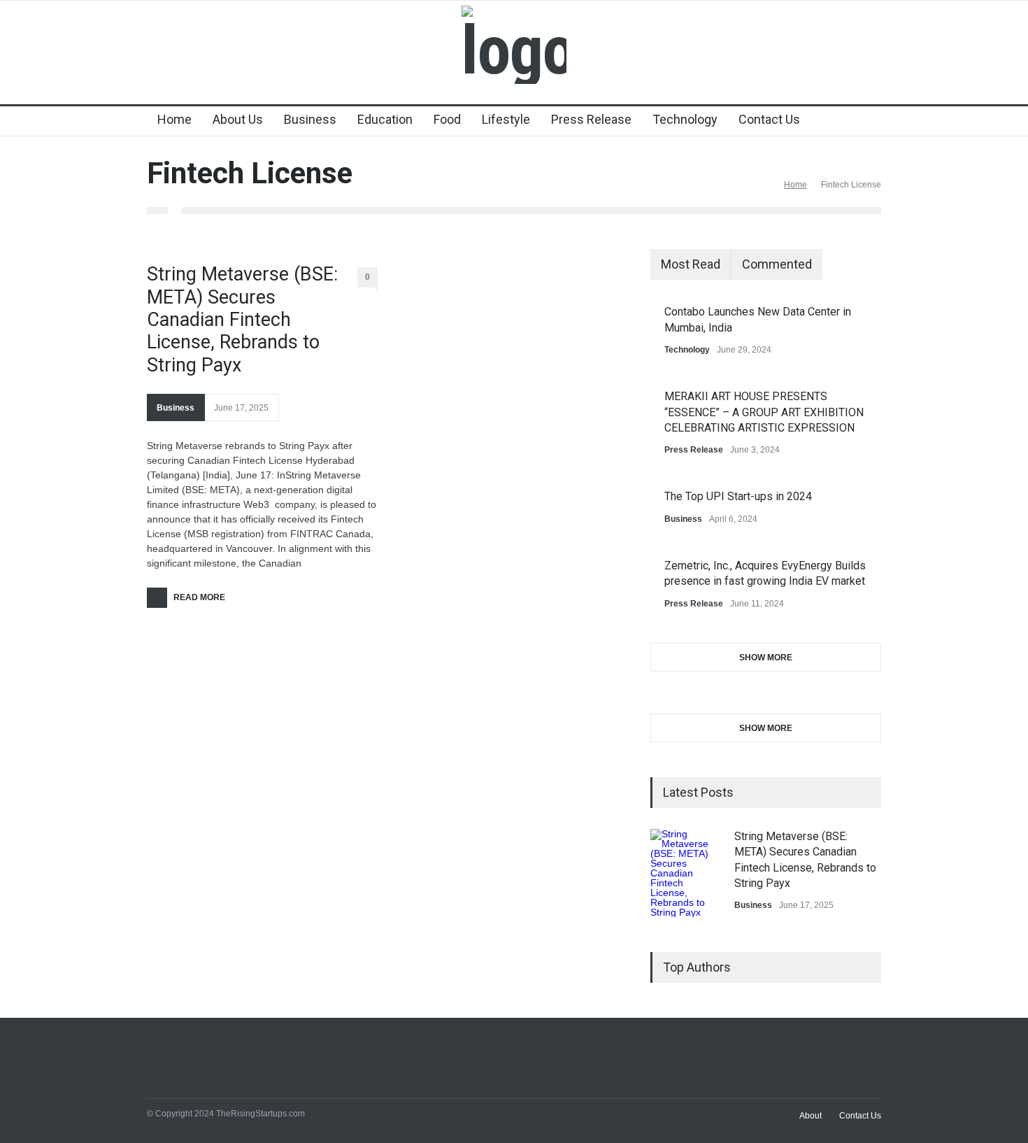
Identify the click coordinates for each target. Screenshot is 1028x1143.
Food (447, 119)
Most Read (690, 264)
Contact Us (769, 119)
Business (310, 119)
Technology (685, 119)
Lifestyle (506, 119)
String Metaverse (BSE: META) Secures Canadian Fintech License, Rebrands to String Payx (242, 319)
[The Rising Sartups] (514, 50)
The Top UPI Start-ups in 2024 (738, 496)
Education (385, 119)
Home (174, 119)
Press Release (591, 119)
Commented (777, 264)
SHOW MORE (765, 657)
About (810, 1116)
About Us (238, 119)
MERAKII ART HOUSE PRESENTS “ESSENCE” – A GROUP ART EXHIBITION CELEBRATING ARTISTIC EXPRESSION (764, 412)
